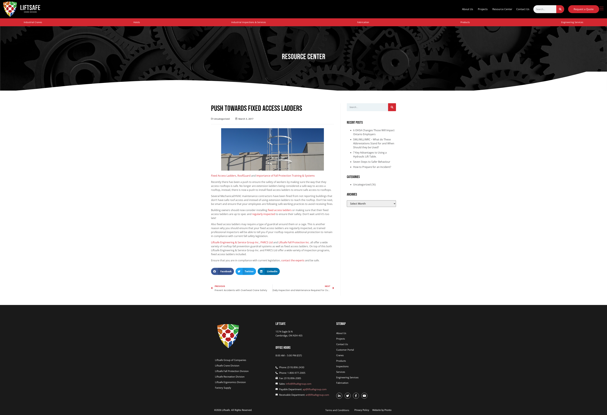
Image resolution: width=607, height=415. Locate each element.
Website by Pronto (382, 410)
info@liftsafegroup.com (298, 383)
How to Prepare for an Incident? (372, 167)
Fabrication (363, 22)
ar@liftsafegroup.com (317, 394)
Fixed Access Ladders (223, 175)
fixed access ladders (280, 210)
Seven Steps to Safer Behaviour (371, 161)
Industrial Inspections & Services (248, 22)
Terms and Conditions (337, 410)
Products (465, 22)
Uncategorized (222, 118)
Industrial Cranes (33, 22)
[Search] (560, 9)
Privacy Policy (361, 410)
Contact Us (522, 9)
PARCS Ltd (267, 242)
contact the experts (292, 260)
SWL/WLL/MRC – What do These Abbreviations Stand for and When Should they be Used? (373, 143)
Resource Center (502, 9)
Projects (483, 9)
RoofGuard (244, 175)
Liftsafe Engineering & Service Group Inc (235, 242)
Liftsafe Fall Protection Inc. (294, 242)
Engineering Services (572, 22)
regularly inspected (264, 214)
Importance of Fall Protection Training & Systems (285, 175)
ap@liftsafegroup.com (315, 389)
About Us (467, 9)
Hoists (136, 22)
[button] (222, 271)
